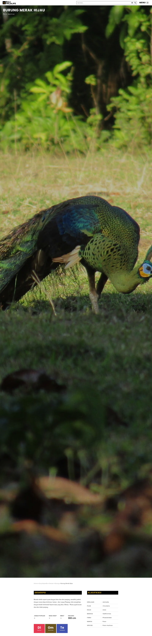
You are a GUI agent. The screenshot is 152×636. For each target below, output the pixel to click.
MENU (142, 3)
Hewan (51, 583)
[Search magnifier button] (135, 2)
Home (36, 583)
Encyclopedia (43, 583)
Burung (57, 583)
